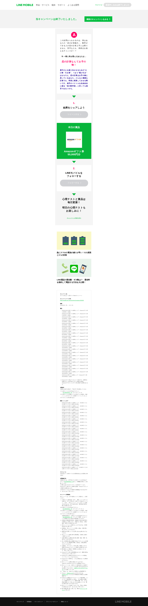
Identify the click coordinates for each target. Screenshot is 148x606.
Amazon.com (65, 574)
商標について (64, 601)
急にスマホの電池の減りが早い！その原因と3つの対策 (74, 254)
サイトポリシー (39, 601)
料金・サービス (42, 5)
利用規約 (29, 601)
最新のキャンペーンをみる (97, 19)
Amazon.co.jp (70, 573)
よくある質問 (73, 5)
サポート (61, 5)
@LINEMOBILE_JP (67, 392)
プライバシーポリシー (52, 601)
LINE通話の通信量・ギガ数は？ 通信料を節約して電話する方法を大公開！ (73, 281)
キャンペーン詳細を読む (74, 218)
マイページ (98, 5)
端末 (53, 5)
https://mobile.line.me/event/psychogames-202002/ (72, 300)
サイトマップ (20, 601)
